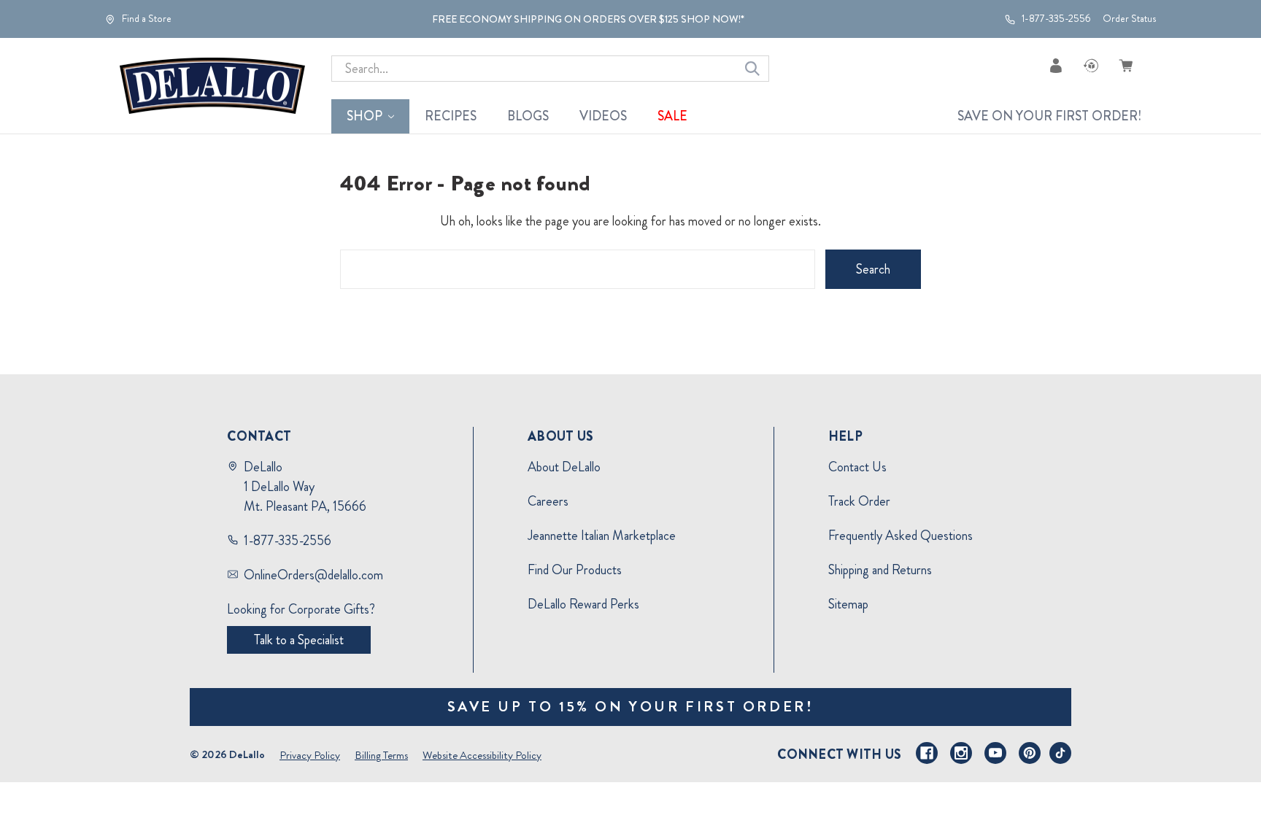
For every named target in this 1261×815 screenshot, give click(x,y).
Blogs (528, 116)
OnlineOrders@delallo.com (313, 574)
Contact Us (857, 466)
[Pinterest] (1030, 753)
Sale (672, 116)
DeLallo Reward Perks (583, 604)
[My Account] (1055, 65)
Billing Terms (381, 755)
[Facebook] (927, 753)
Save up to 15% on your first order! (630, 706)
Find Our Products (575, 569)
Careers (548, 501)
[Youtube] (995, 753)
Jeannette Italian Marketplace (602, 535)
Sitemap (848, 604)
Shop (364, 116)
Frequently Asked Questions (900, 535)
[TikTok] (1060, 753)
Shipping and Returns (880, 569)
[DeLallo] (212, 86)
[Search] (752, 68)
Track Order (859, 501)
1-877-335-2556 (1055, 19)
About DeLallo (564, 466)
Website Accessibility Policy (482, 755)
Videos (603, 116)
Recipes (451, 116)
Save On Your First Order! (1049, 116)
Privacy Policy (309, 755)
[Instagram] (961, 753)
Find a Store (145, 19)
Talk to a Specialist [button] (299, 639)
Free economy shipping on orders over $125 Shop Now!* (588, 19)
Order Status (1129, 18)
